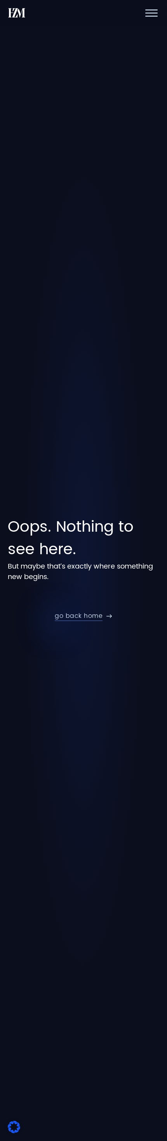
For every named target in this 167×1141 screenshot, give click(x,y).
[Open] (151, 13)
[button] (14, 1127)
